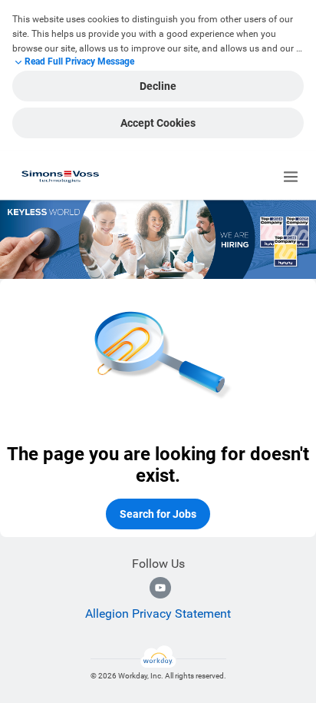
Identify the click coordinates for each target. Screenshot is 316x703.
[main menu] (290, 177)
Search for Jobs (158, 514)
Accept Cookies (158, 123)
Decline (158, 86)
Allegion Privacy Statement (158, 613)
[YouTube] (160, 588)
